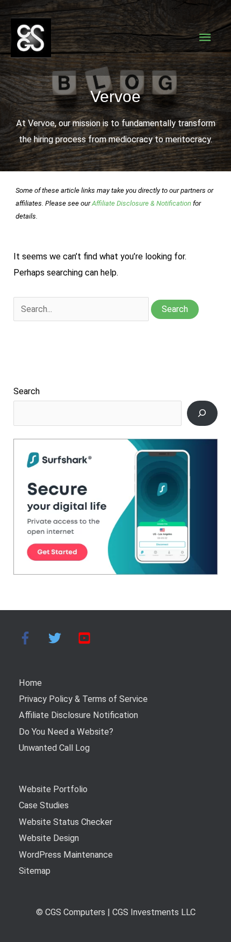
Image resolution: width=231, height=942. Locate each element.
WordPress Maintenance (66, 855)
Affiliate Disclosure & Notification (141, 203)
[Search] (202, 413)
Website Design (49, 838)
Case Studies (44, 805)
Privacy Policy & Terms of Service (83, 699)
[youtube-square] (86, 638)
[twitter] (62, 638)
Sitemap (34, 871)
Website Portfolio (53, 789)
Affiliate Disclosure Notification (78, 715)
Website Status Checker (65, 822)
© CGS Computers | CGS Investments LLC (116, 912)
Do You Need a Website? (66, 732)
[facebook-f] (32, 638)
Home (30, 683)
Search (26, 391)
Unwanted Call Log (54, 748)
